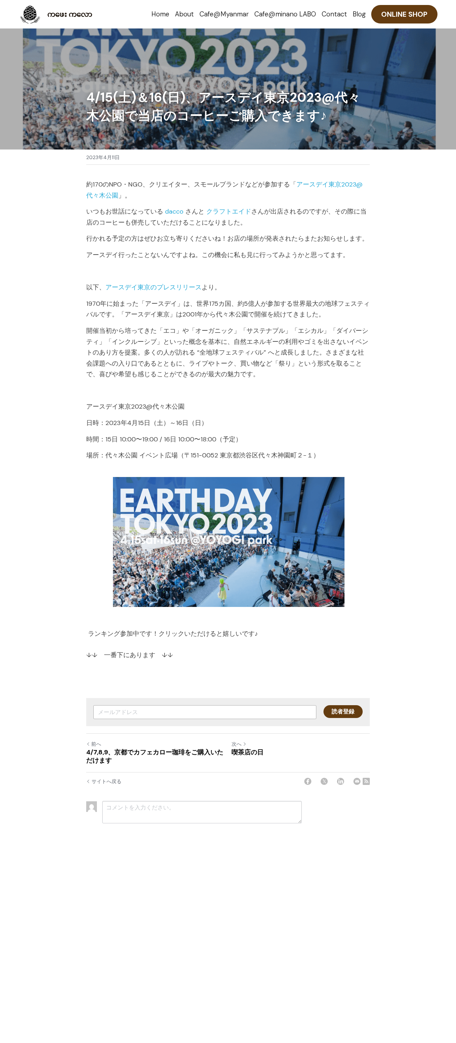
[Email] (357, 781)
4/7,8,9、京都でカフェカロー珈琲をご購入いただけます (154, 756)
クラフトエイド (228, 211)
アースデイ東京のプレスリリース (153, 287)
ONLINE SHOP (404, 14)
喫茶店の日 (248, 752)
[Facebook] (307, 781)
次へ (237, 744)
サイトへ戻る (106, 781)
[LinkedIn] (340, 781)
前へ (96, 744)
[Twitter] (324, 781)
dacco (174, 211)
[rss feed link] (366, 781)
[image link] (30, 14)
